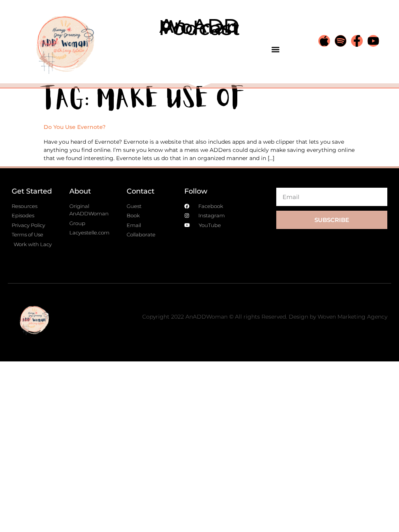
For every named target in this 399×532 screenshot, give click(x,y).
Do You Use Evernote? (75, 126)
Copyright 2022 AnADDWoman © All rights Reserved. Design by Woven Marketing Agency (264, 316)
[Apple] (324, 41)
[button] (275, 49)
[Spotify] (340, 41)
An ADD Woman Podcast (199, 27)
